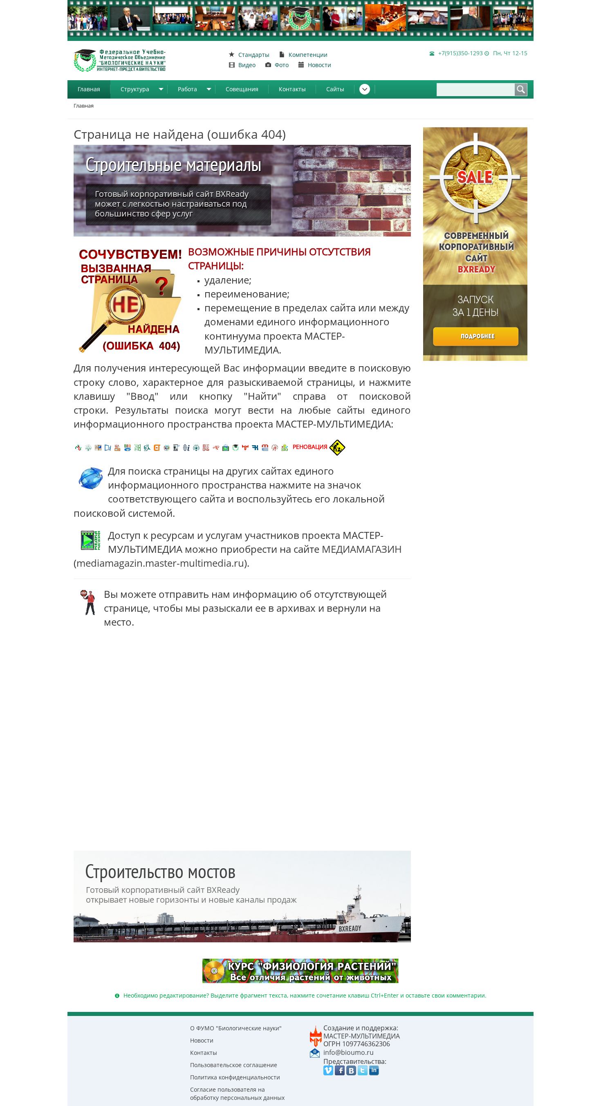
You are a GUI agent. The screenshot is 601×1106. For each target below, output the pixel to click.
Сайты (335, 89)
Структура (135, 89)
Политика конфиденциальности (235, 1077)
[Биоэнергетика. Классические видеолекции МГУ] (127, 447)
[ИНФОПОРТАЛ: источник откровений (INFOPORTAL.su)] (108, 447)
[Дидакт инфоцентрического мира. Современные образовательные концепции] (167, 447)
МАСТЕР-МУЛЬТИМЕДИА (361, 1036)
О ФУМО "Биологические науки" (236, 1028)
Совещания (242, 89)
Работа (187, 89)
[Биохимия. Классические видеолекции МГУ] (118, 447)
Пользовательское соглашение (233, 1065)
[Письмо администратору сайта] (315, 1051)
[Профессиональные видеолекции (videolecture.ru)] (177, 447)
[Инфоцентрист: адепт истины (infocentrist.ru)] (196, 447)
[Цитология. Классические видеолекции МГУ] (157, 447)
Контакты (292, 89)
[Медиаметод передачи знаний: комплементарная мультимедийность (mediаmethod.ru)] (265, 447)
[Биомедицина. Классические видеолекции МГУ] (147, 447)
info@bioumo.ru (348, 1052)
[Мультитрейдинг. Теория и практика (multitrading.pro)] (78, 447)
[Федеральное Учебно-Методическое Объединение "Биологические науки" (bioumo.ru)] (235, 447)
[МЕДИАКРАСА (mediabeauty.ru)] (216, 447)
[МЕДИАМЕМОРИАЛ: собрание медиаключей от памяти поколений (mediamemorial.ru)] (275, 447)
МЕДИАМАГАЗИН (362, 549)
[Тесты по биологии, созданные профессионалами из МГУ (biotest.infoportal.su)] (284, 447)
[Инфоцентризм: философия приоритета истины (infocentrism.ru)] (186, 447)
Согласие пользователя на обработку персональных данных (237, 1093)
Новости (201, 1040)
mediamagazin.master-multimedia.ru (160, 563)
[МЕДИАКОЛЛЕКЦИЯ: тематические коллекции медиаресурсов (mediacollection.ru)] (206, 447)
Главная (89, 89)
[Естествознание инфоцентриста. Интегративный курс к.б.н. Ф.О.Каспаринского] (88, 447)
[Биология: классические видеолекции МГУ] (137, 447)
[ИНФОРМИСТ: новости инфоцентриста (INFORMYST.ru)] (98, 447)
